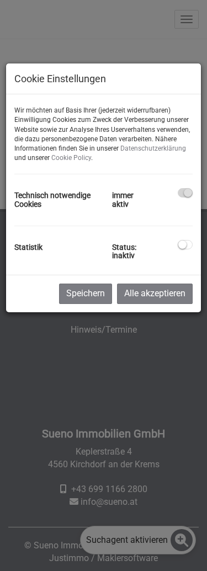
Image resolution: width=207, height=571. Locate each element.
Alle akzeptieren (154, 293)
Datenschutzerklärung (153, 148)
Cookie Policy (71, 158)
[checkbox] (185, 193)
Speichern (85, 293)
